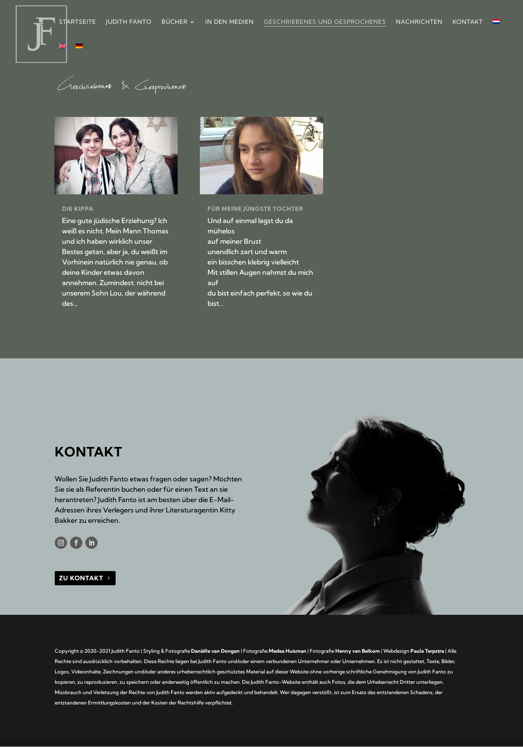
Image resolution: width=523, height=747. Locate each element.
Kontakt (468, 22)
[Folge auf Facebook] (76, 543)
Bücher (175, 22)
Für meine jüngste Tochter (255, 208)
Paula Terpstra (427, 651)
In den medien (229, 22)
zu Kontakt (81, 578)
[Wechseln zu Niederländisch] (496, 31)
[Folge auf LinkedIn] (91, 543)
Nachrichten (419, 22)
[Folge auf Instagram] (61, 543)
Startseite (77, 22)
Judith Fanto (129, 22)
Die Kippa (77, 208)
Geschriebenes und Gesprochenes (325, 22)
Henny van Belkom (357, 651)
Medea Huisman (287, 651)
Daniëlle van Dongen (215, 651)
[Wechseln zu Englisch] (62, 56)
